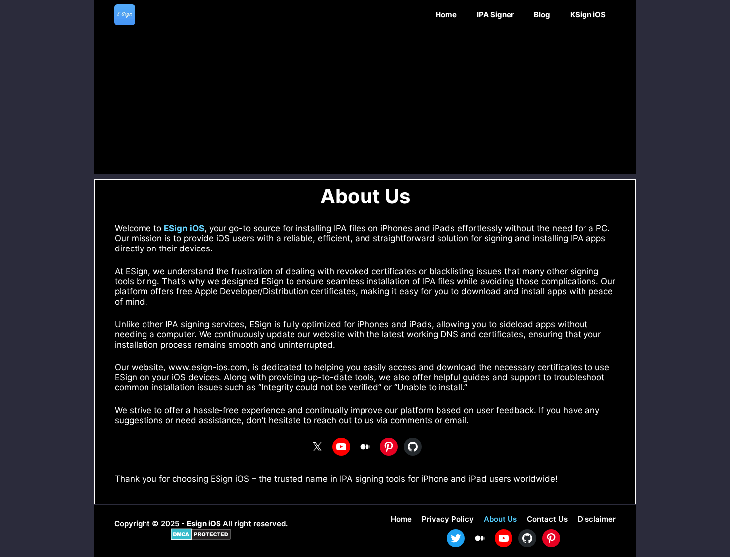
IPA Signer (495, 14)
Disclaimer (597, 519)
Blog (542, 14)
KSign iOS (588, 14)
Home (446, 14)
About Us (500, 519)
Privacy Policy (448, 519)
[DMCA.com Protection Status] (201, 537)
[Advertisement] (365, 104)
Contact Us (547, 519)
